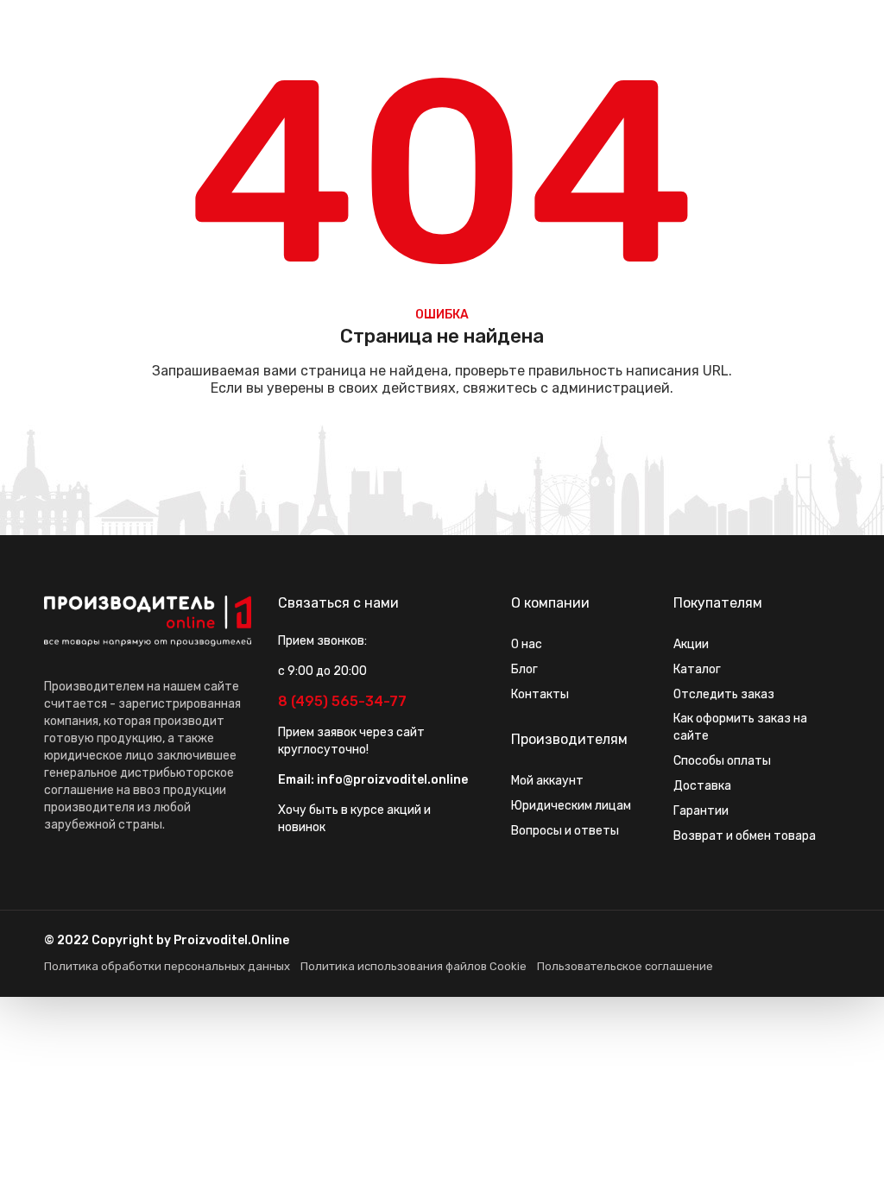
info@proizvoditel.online (392, 779)
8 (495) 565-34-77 (342, 701)
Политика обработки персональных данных (167, 966)
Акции (691, 644)
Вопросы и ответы (565, 830)
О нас (526, 644)
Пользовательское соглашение (625, 966)
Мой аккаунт (547, 780)
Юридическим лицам (571, 805)
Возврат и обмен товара (744, 836)
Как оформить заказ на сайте (740, 727)
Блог (524, 669)
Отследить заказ (723, 694)
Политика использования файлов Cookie (413, 966)
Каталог (697, 669)
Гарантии (701, 811)
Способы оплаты (722, 760)
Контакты (540, 694)
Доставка (702, 786)
